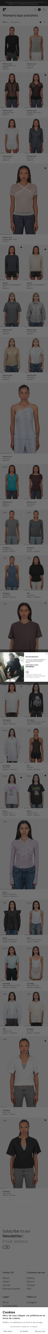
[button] (27, 672)
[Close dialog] (46, 653)
